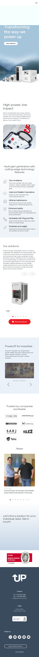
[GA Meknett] (11, 424)
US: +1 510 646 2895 (19, 596)
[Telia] (11, 439)
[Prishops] (11, 416)
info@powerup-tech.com (19, 598)
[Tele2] (28, 431)
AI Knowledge (19, 652)
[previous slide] (24, 274)
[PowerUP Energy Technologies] (3, 2)
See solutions (10, 43)
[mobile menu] (36, 2)
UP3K (8, 311)
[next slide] (32, 274)
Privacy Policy (19, 609)
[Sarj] (11, 431)
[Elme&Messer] (28, 416)
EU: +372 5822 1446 (20, 594)
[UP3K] (19, 293)
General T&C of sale (19, 611)
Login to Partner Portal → (15, 646)
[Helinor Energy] (28, 424)
